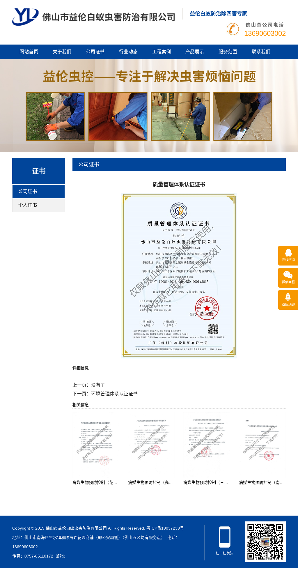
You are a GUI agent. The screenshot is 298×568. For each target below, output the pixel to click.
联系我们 (261, 51)
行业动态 (128, 51)
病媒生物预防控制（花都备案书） (103, 482)
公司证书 (95, 51)
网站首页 (28, 51)
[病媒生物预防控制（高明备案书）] (151, 444)
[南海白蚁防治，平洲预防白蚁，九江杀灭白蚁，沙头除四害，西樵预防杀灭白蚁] (93, 16)
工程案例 (161, 51)
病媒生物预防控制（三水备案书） (213, 482)
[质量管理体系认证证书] (179, 275)
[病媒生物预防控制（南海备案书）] (262, 444)
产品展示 (194, 51)
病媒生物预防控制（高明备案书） (158, 482)
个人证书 (27, 205)
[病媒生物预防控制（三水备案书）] (206, 444)
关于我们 (62, 51)
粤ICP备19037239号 (165, 528)
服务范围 (228, 51)
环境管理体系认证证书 (114, 393)
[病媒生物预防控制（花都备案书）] (95, 444)
